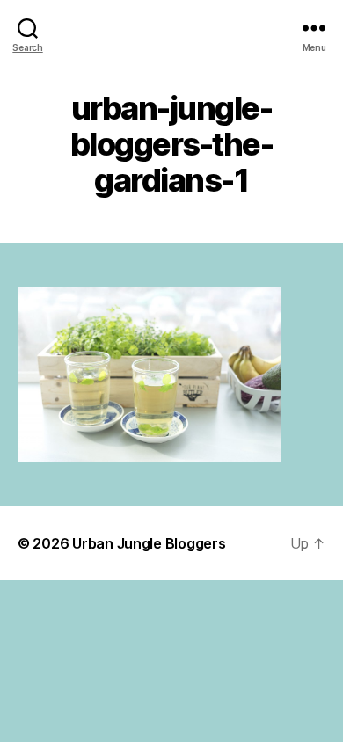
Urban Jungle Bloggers (148, 543)
